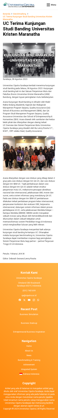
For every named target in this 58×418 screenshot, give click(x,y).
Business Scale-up (29, 323)
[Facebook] (20, 300)
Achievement (29, 365)
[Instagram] (34, 300)
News (29, 355)
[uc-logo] (18, 5)
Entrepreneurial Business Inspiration (29, 332)
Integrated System (29, 369)
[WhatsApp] (38, 300)
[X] (24, 300)
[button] (51, 5)
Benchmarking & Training (29, 360)
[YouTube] (29, 300)
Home (29, 346)
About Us (29, 351)
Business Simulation (29, 314)
